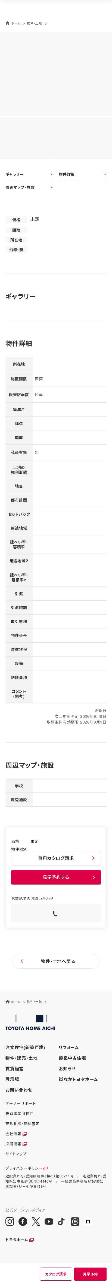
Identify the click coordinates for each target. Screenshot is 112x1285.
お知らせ (67, 1068)
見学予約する (56, 877)
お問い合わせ (18, 1090)
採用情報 (13, 1143)
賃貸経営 (14, 1068)
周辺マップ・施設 (20, 187)
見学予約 (90, 1274)
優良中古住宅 (72, 1058)
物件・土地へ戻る (58, 961)
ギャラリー (14, 174)
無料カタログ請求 (56, 858)
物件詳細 (67, 174)
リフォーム (69, 1047)
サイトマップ (16, 1153)
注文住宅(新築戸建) (25, 1047)
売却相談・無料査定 (22, 1123)
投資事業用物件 (19, 1113)
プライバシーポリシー (23, 1168)
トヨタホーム (16, 1239)
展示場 (12, 1079)
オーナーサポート (20, 1103)
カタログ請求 (56, 1274)
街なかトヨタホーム (78, 1079)
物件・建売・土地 (21, 1058)
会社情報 (13, 1133)
